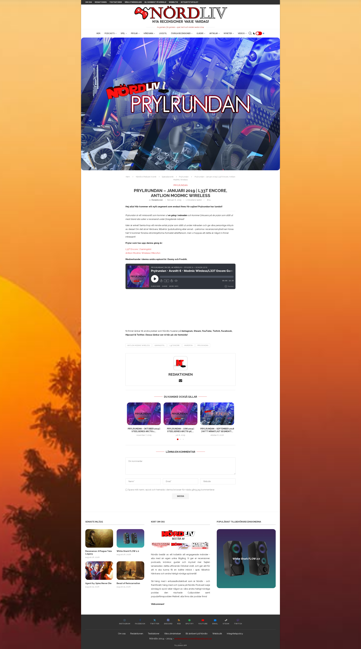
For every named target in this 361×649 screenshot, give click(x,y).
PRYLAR (134, 33)
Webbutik (173, 2)
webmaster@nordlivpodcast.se (193, 638)
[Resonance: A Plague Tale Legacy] (99, 538)
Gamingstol (160, 345)
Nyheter (228, 33)
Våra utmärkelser (133, 2)
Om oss (88, 2)
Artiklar (213, 33)
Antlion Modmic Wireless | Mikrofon (143, 253)
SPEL (123, 33)
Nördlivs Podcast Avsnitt (146, 177)
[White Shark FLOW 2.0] (130, 538)
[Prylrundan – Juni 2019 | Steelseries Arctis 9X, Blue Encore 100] (180, 413)
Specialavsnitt (167, 177)
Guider (200, 33)
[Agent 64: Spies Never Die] (99, 570)
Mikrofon (188, 345)
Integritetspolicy (189, 2)
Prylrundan (184, 177)
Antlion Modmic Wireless (138, 345)
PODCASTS (110, 33)
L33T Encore (175, 345)
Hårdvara (148, 33)
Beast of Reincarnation (128, 583)
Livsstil (163, 33)
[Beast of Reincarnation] (130, 570)
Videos (241, 33)
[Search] (250, 33)
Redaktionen (101, 2)
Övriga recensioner (181, 33)
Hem (98, 33)
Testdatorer (115, 2)
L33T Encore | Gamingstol (138, 249)
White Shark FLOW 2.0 (128, 551)
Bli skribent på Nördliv (155, 2)
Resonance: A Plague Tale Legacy (98, 552)
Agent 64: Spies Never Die (98, 583)
